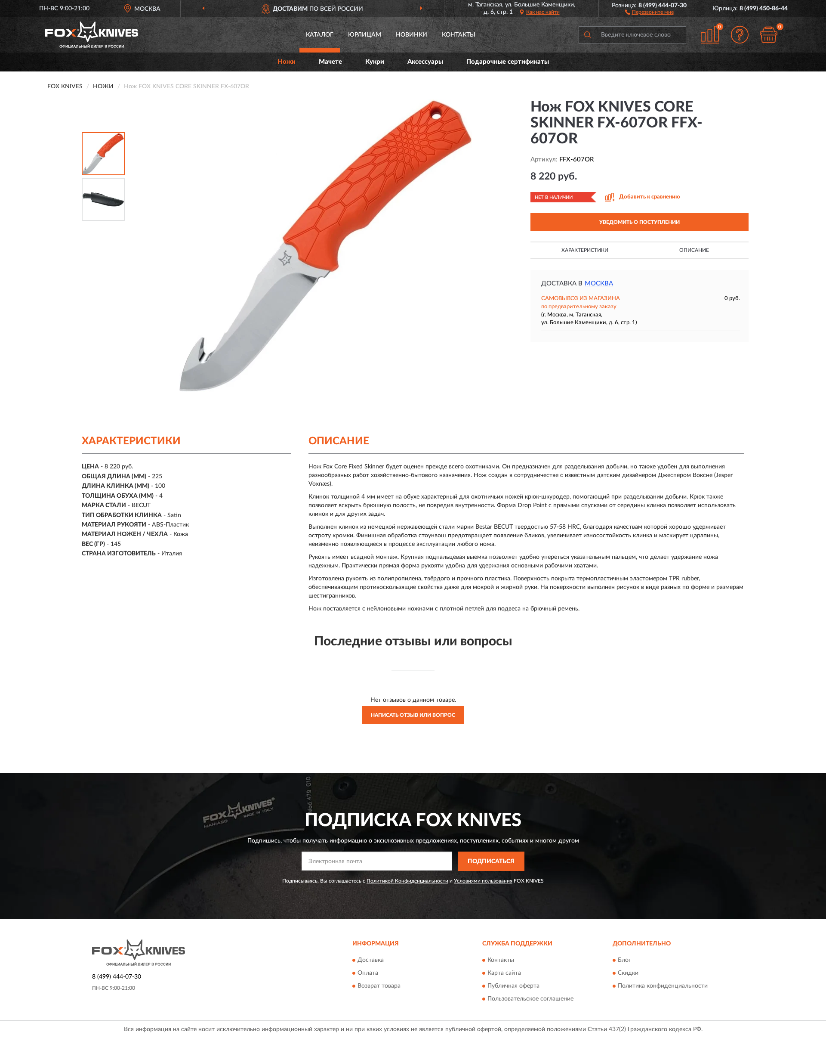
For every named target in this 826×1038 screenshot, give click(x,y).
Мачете (330, 62)
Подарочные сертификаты (507, 62)
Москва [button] (599, 283)
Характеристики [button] (584, 250)
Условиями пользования (483, 880)
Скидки (628, 973)
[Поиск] (587, 34)
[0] (768, 34)
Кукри (374, 62)
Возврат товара (379, 986)
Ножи (286, 62)
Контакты (458, 35)
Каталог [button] (319, 35)
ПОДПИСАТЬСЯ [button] (491, 861)
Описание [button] (694, 250)
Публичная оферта (513, 986)
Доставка (371, 960)
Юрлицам (364, 35)
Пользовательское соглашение (530, 999)
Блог (624, 960)
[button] (649, 11)
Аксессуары (425, 62)
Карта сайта (504, 973)
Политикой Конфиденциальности (407, 880)
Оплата (368, 973)
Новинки (411, 35)
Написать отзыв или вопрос (413, 715)
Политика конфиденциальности (663, 986)
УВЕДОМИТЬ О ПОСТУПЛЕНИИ (639, 222)
